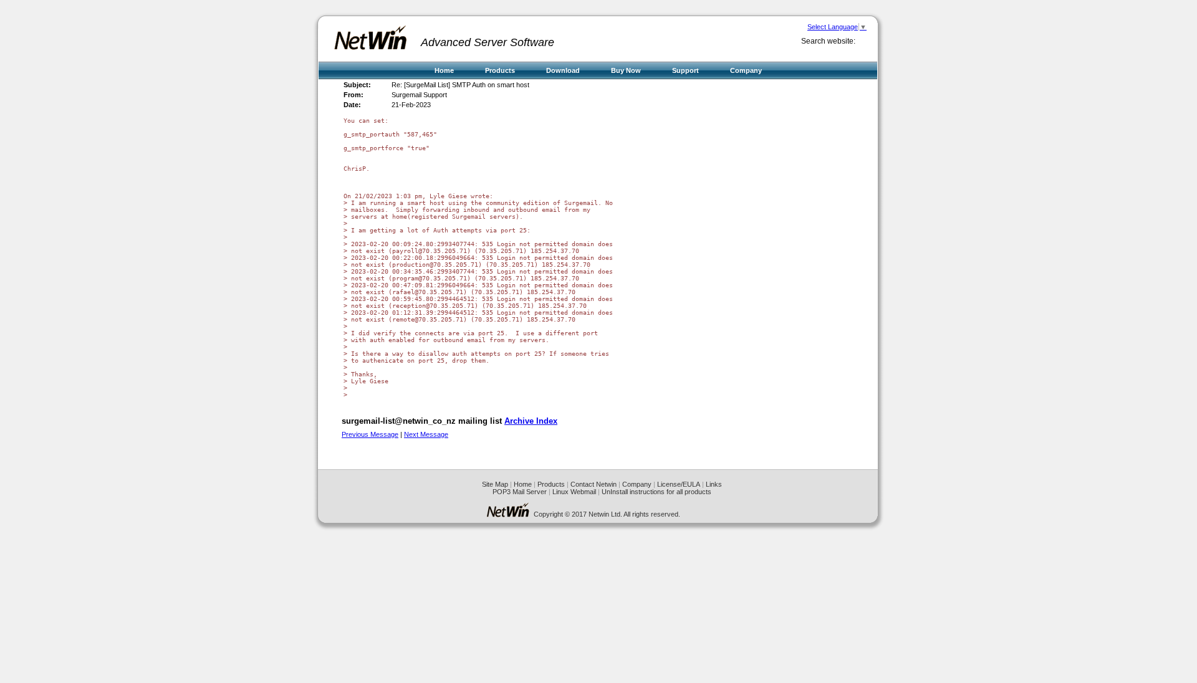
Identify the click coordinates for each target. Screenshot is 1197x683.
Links (714, 484)
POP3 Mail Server (520, 491)
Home (444, 70)
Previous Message (370, 434)
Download (563, 70)
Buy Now (626, 70)
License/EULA (678, 484)
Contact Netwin (593, 484)
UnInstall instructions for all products (656, 491)
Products (500, 70)
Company (746, 70)
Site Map (495, 484)
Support (685, 70)
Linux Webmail (574, 491)
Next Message (426, 434)
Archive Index (530, 421)
